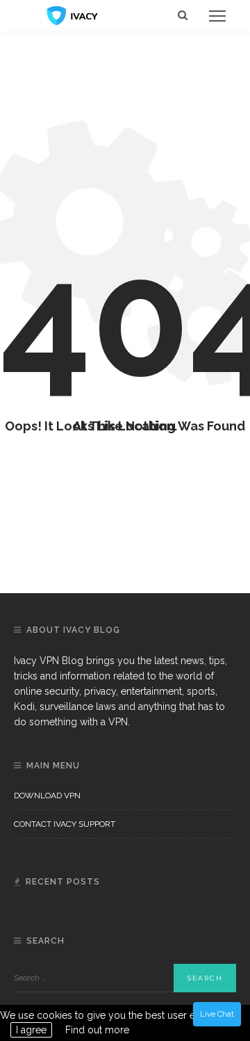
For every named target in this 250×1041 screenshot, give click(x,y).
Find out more (97, 1029)
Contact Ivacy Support (64, 824)
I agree (31, 1029)
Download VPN (47, 795)
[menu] (217, 16)
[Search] (182, 15)
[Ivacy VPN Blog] (72, 14)
